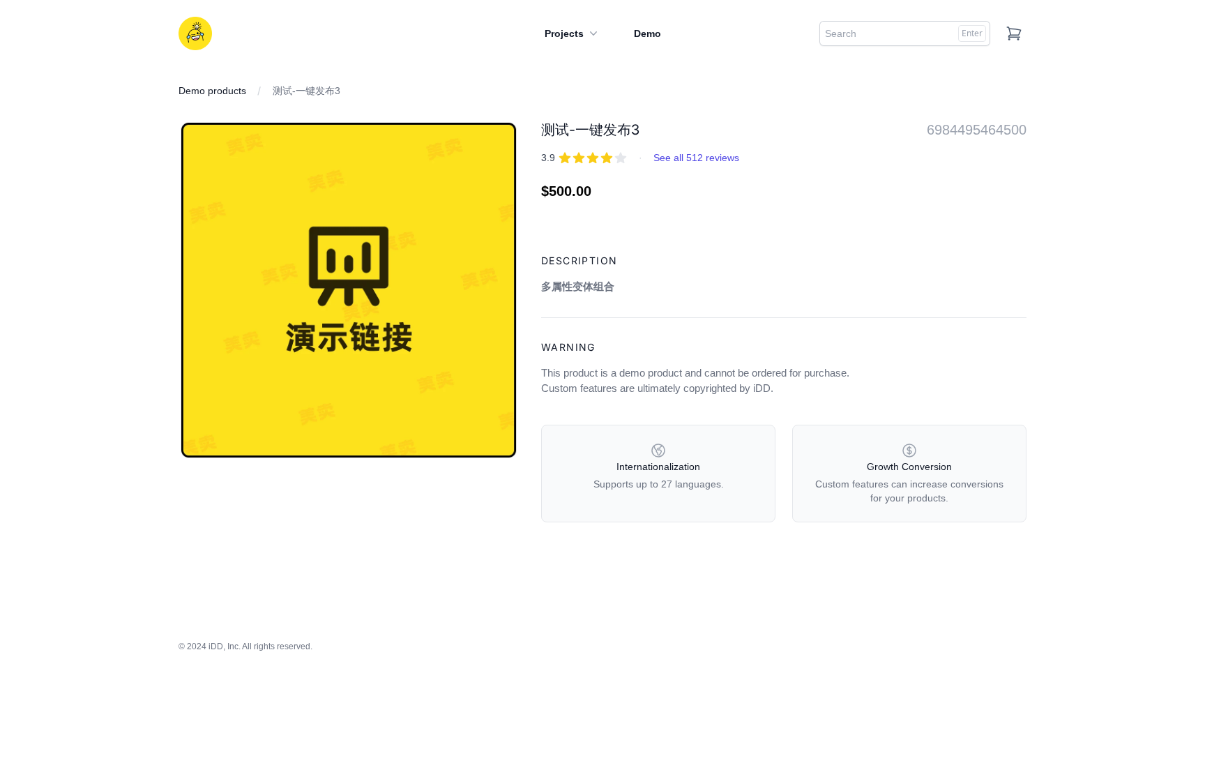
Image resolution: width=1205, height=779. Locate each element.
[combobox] (904, 33)
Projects (564, 33)
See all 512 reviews (696, 157)
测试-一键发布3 (306, 90)
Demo (647, 33)
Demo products (212, 90)
